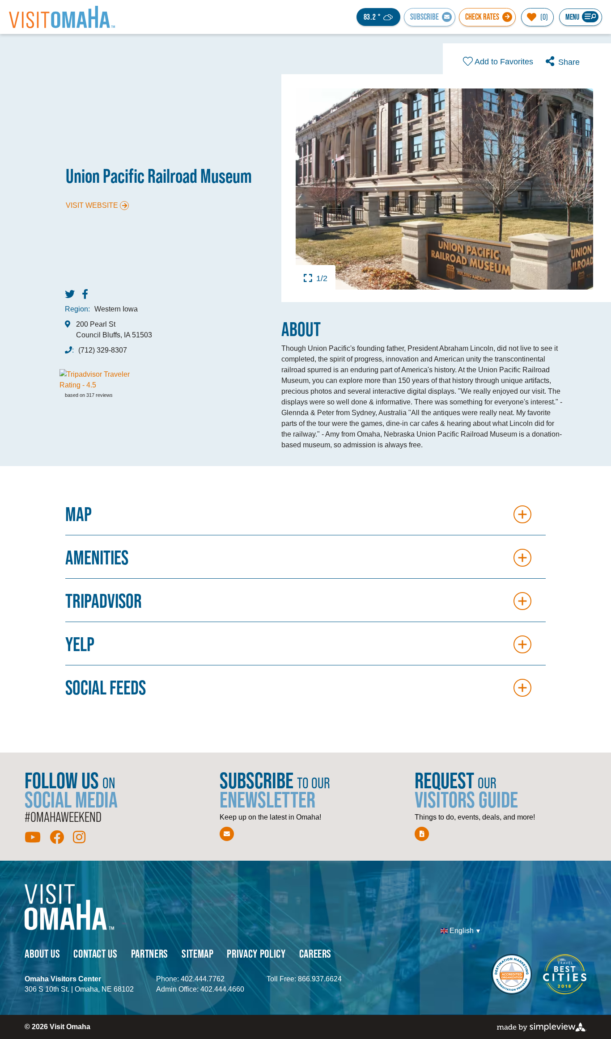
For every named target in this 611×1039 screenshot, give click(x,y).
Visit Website (92, 205)
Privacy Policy (256, 953)
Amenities (96, 557)
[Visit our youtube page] (33, 837)
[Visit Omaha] (62, 17)
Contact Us (95, 953)
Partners (149, 953)
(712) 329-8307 (102, 350)
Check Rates (482, 16)
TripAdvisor (103, 601)
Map (78, 514)
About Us (42, 953)
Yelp (79, 644)
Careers (315, 953)
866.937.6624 (320, 979)
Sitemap (198, 953)
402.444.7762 (203, 979)
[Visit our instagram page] (79, 837)
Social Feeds (105, 687)
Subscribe (424, 16)
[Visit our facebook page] (57, 837)
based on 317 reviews (89, 395)
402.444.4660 (222, 989)
